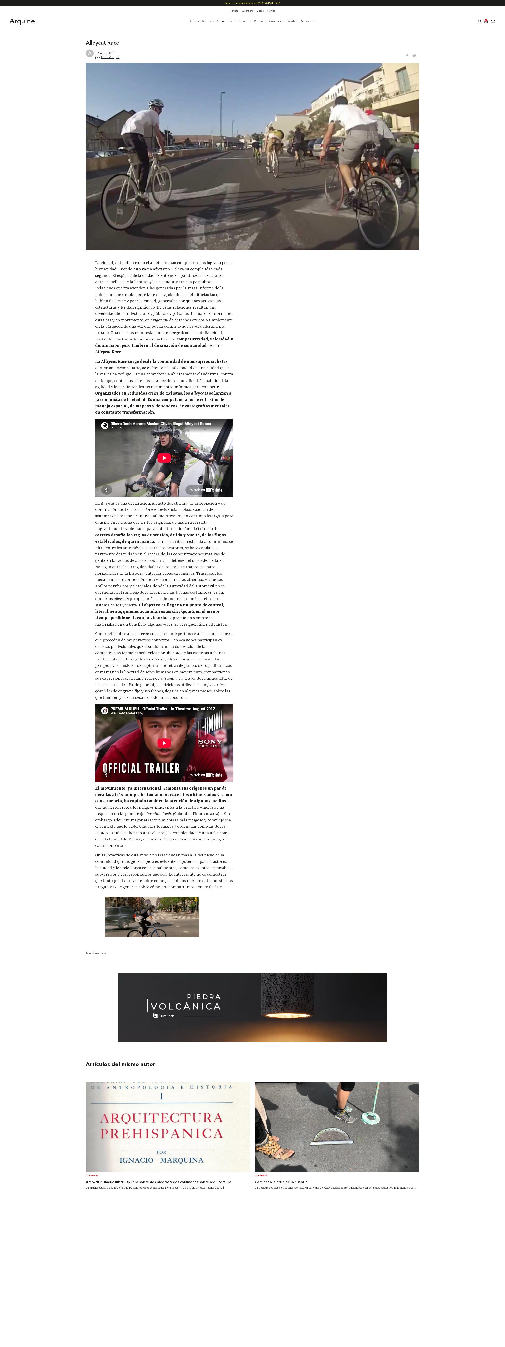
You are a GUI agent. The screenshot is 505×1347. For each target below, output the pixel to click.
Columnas (92, 1176)
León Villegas (110, 57)
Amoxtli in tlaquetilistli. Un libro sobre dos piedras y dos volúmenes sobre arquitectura (158, 1182)
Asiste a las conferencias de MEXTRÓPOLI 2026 (252, 3)
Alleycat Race (99, 952)
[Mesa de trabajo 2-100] (252, 1041)
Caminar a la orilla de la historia (281, 1182)
